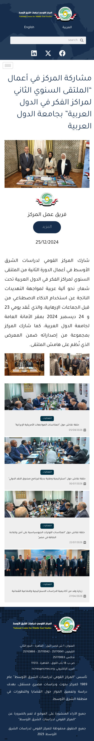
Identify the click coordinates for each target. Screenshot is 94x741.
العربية (67, 27)
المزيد (47, 227)
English (29, 27)
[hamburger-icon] (8, 65)
